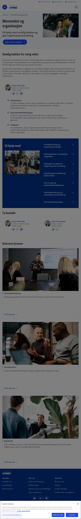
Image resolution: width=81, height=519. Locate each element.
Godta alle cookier (58, 515)
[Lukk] (78, 504)
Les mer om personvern (23, 511)
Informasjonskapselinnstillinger (12, 515)
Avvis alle (72, 515)
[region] (40, 510)
